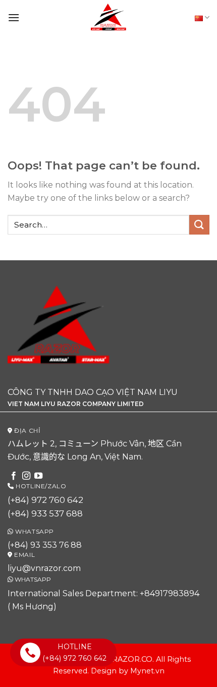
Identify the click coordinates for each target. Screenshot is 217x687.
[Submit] (199, 225)
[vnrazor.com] (108, 17)
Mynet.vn (147, 670)
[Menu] (14, 17)
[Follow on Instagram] (26, 476)
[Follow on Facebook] (14, 476)
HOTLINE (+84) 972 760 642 (74, 652)
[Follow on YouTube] (38, 476)
